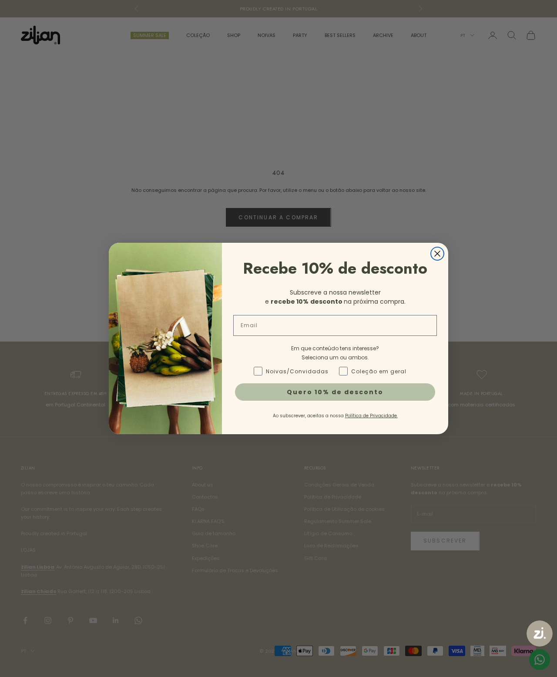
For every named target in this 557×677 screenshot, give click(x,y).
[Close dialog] (437, 253)
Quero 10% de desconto (335, 392)
